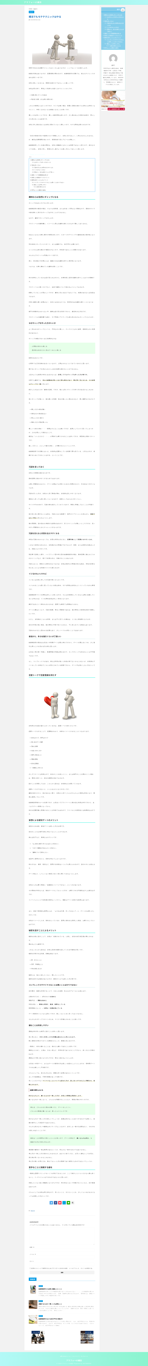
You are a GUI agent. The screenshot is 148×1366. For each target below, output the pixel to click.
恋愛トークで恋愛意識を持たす (39, 175)
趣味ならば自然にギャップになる (40, 160)
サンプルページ (84, 1356)
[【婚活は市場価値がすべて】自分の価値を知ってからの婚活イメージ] (87, 1342)
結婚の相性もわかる (41, 186)
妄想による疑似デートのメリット (40, 177)
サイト (32, 1261)
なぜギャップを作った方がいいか (42, 162)
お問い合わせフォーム (65, 1356)
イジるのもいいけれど (39, 169)
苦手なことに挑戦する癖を (38, 190)
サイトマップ (75, 1356)
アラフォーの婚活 (33, 2)
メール (33, 1254)
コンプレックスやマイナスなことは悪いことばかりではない (49, 182)
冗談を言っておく (36, 165)
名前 (32, 1247)
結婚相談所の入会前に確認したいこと (50, 1289)
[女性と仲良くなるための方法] (38, 1342)
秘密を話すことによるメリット (39, 180)
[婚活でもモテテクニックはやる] (64, 1202)
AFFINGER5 (87, 1363)
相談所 (33, 1210)
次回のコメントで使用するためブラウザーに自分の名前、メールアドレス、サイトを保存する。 (62, 1268)
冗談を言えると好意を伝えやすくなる (43, 167)
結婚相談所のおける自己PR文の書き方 (51, 1319)
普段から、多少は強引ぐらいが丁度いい (44, 172)
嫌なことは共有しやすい (40, 184)
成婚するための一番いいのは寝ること (50, 1304)
